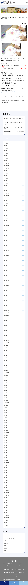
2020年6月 (6, 325)
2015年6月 (6, 475)
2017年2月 (6, 425)
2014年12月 (6, 490)
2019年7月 (6, 352)
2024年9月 (6, 200)
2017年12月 (6, 400)
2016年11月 (6, 432)
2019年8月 (6, 350)
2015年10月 (6, 465)
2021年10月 (6, 285)
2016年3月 (6, 452)
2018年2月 (6, 395)
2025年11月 (6, 165)
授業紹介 (6, 548)
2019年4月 (6, 360)
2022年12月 (6, 250)
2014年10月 (6, 495)
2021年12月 (6, 280)
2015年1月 (6, 487)
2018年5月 (6, 387)
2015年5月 (6, 477)
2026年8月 (6, 143)
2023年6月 (6, 237)
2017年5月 (6, 417)
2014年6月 (6, 505)
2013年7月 (6, 522)
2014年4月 (6, 510)
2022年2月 (6, 275)
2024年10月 (6, 198)
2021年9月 (6, 287)
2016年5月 (6, 447)
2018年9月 (6, 377)
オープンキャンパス (4, 583)
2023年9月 (6, 230)
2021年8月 (6, 290)
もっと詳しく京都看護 (14, 583)
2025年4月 (6, 183)
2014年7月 (6, 502)
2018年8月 (6, 380)
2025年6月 (6, 178)
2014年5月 (6, 507)
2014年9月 (6, 497)
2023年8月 (6, 233)
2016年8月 (6, 440)
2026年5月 (6, 150)
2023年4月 (6, 243)
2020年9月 (6, 317)
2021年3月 (6, 302)
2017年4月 (6, 420)
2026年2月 (6, 158)
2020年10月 (6, 315)
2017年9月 (6, 407)
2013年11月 (6, 517)
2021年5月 (6, 297)
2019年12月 (6, 340)
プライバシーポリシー (7, 563)
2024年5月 (6, 210)
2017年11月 (6, 402)
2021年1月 (6, 307)
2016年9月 (6, 437)
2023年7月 (6, 235)
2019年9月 (6, 347)
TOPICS (5, 535)
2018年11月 (6, 372)
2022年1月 (6, 277)
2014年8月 (6, 500)
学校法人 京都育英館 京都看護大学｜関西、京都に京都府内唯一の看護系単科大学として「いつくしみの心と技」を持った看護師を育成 (8, 3)
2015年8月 (6, 470)
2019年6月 (6, 355)
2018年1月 (6, 397)
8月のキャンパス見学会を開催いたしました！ (13, 122)
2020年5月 (6, 327)
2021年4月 (6, 300)
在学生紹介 (6, 543)
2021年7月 (6, 292)
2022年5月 (6, 267)
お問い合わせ (20, 565)
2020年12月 (6, 310)
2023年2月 (6, 245)
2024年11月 (6, 195)
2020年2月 (6, 335)
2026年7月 (6, 145)
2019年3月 (6, 362)
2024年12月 (6, 193)
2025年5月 (6, 180)
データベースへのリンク (9, 538)
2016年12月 (6, 430)
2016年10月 (6, 435)
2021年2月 (6, 305)
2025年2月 (6, 188)
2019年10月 (6, 345)
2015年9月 (6, 467)
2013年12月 (6, 515)
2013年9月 (6, 520)
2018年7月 (6, 382)
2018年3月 (6, 392)
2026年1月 (6, 160)
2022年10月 (6, 255)
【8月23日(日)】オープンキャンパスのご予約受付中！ (13, 128)
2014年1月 (6, 512)
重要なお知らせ (7, 550)
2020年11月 (6, 312)
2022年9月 (6, 257)
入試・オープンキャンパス (9, 540)
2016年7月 (6, 442)
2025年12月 (6, 163)
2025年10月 (6, 168)
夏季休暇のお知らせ (8, 124)
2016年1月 (6, 457)
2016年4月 (6, 450)
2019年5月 (6, 357)
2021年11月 (6, 282)
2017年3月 (6, 422)
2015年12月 (6, 460)
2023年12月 (6, 223)
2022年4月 (6, 270)
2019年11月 (6, 342)
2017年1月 (6, 427)
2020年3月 (6, 332)
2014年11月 (6, 492)
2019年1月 (6, 367)
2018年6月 (6, 385)
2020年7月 (6, 322)
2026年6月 (6, 148)
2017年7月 (6, 412)
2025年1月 (6, 190)
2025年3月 (6, 185)
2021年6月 (6, 295)
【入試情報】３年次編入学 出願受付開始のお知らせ (14, 119)
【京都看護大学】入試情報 (8, 92)
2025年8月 (6, 173)
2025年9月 (6, 170)
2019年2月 (6, 365)
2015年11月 (6, 462)
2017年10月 (6, 405)
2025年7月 (6, 175)
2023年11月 (6, 225)
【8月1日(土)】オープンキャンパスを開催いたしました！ (14, 132)
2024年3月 (6, 215)
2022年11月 (6, 252)
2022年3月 (6, 272)
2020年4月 (6, 330)
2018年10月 (6, 375)
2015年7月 (6, 472)
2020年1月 (6, 337)
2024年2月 (6, 218)
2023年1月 (6, 247)
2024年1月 (6, 220)
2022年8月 (6, 260)
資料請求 (7, 565)
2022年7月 (6, 262)
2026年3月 (6, 155)
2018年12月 (6, 370)
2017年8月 (6, 410)
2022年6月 (6, 265)
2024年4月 (6, 213)
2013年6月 (6, 525)
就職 (5, 545)
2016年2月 (6, 455)
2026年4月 (6, 153)
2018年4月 (6, 390)
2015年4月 (6, 480)
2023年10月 (6, 227)
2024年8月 (6, 203)
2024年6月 (6, 208)
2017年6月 (6, 415)
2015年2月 (6, 485)
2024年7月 (6, 205)
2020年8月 (6, 320)
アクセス (21, 563)
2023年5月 (6, 240)
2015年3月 (6, 482)
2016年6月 (6, 445)
